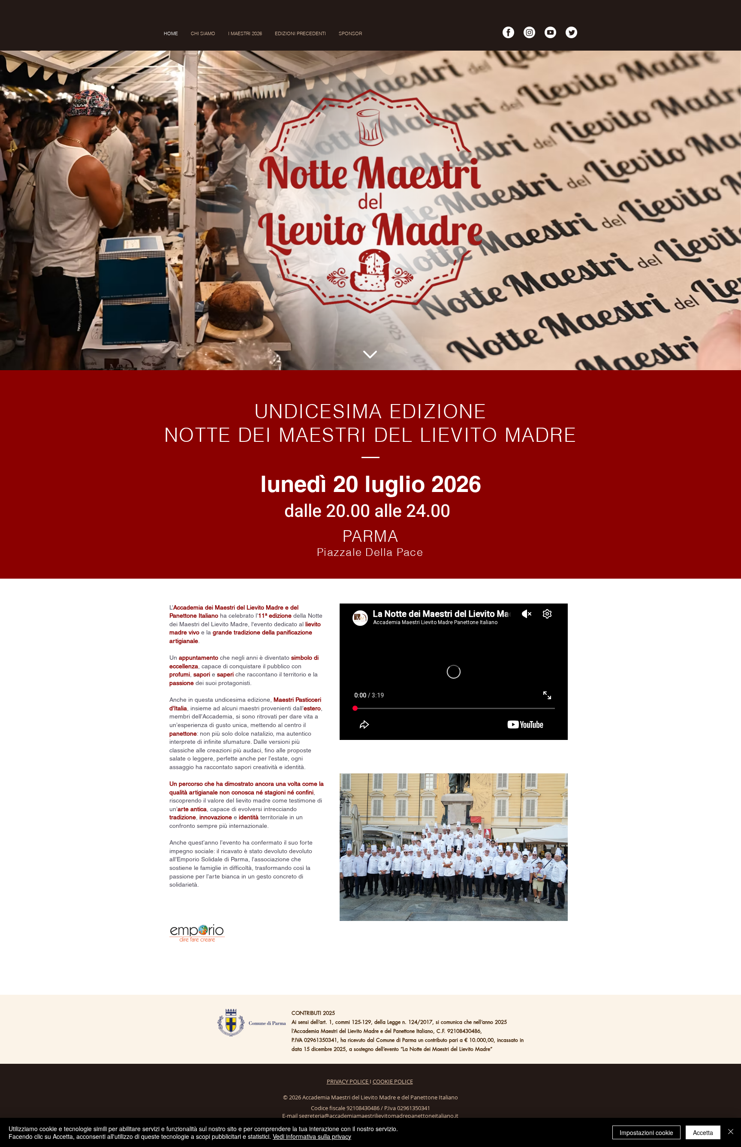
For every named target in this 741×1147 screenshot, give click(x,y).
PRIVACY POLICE (348, 1081)
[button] (300, 33)
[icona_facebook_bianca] (508, 32)
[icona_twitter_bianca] (571, 32)
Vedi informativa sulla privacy (312, 1136)
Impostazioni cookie (646, 1132)
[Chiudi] (731, 1132)
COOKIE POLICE (393, 1081)
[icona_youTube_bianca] (550, 32)
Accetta (703, 1132)
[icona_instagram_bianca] (529, 32)
